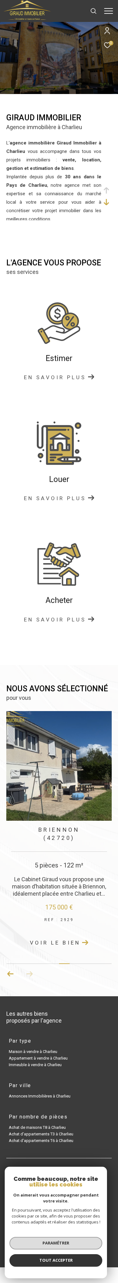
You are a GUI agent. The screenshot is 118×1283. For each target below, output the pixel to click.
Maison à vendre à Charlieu (33, 1051)
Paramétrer (55, 1243)
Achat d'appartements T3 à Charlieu (41, 1134)
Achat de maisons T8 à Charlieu (37, 1127)
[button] (10, 974)
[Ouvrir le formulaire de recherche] (93, 11)
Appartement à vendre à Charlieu (38, 1058)
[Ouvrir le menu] (108, 11)
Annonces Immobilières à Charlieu (39, 1096)
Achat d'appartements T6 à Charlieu (41, 1140)
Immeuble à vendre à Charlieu (35, 1064)
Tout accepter (56, 1260)
